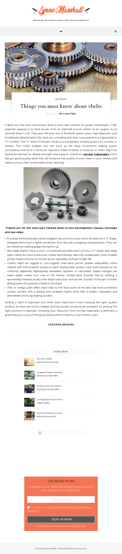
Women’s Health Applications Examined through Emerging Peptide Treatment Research (49, 361)
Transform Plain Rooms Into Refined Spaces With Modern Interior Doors (49, 415)
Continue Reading (61, 324)
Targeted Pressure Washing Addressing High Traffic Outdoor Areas (49, 374)
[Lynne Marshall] (61, 12)
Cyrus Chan (69, 113)
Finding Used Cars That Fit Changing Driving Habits (48, 387)
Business (61, 99)
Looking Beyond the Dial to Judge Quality (49, 401)
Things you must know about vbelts (61, 106)
